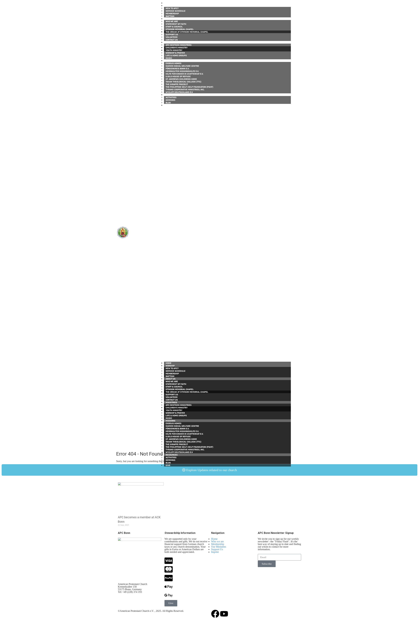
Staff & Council (174, 27)
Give (166, 105)
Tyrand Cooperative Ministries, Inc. (185, 89)
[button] (227, 234)
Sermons (170, 100)
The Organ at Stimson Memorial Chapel (187, 32)
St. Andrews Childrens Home (181, 79)
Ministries (169, 42)
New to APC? (172, 8)
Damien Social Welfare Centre (182, 66)
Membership (172, 13)
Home (167, 3)
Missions (169, 61)
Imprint (215, 552)
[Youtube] (224, 614)
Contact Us (172, 40)
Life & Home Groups (176, 55)
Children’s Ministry (177, 48)
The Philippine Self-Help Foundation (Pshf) (189, 87)
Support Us (172, 34)
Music (169, 58)
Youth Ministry (174, 50)
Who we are (172, 21)
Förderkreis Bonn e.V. (177, 68)
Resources (170, 95)
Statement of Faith (176, 24)
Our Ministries (218, 546)
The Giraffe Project (177, 84)
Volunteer (171, 37)
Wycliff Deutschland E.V (179, 92)
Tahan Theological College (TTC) (183, 82)
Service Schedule (175, 11)
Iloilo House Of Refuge (178, 76)
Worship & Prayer (175, 53)
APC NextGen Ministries (178, 45)
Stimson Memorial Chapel (180, 29)
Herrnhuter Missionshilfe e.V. (182, 71)
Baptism (170, 16)
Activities (171, 97)
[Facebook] (215, 614)
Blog (168, 103)
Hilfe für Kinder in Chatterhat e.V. (184, 74)
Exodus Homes (173, 63)
